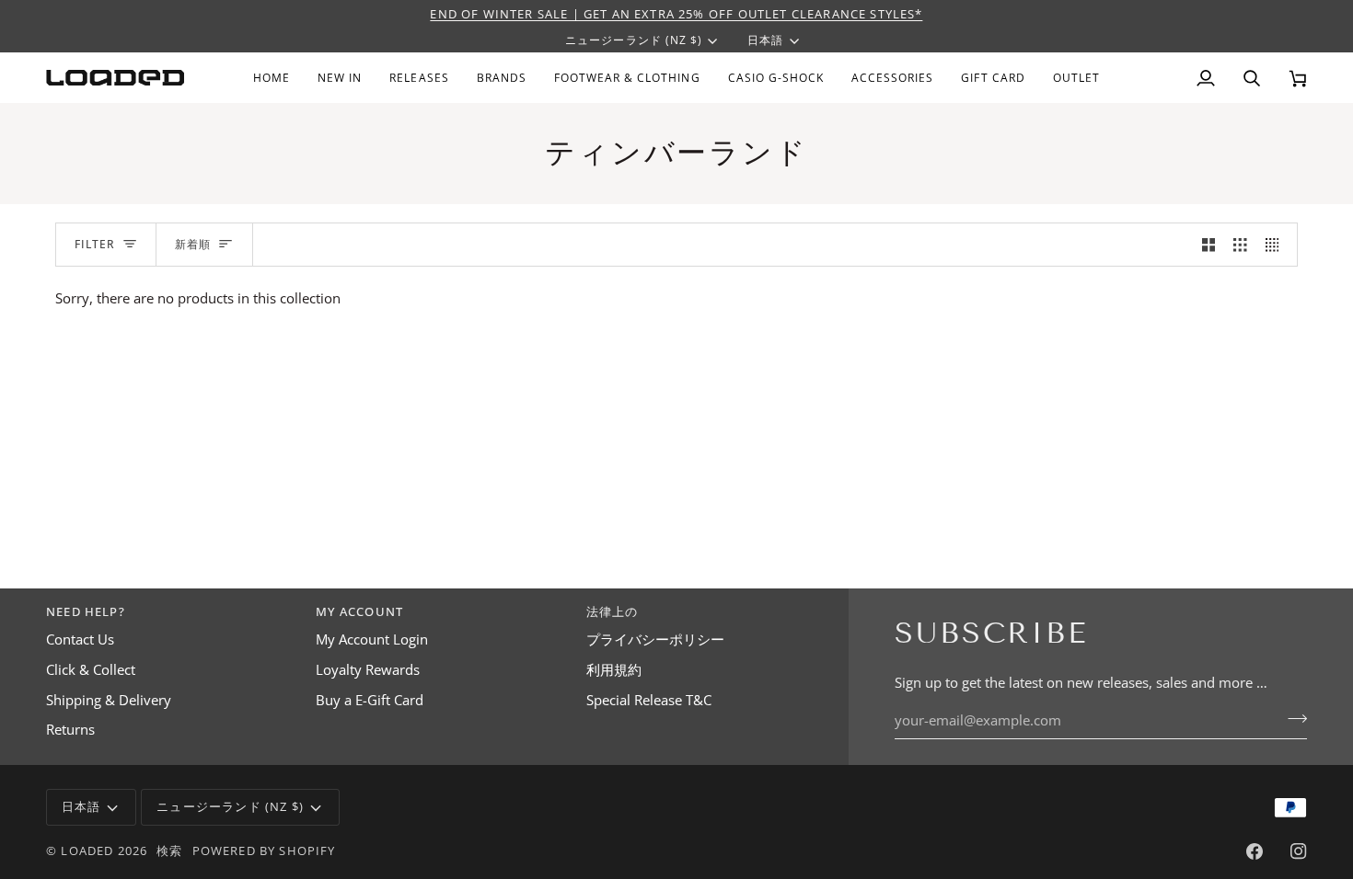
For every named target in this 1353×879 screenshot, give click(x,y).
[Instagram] (1298, 851)
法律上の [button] (612, 611)
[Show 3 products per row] (1240, 244)
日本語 (765, 40)
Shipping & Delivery (108, 700)
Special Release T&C (648, 700)
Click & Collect (90, 670)
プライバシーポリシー (655, 639)
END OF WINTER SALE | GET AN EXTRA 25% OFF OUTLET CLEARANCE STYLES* (676, 14)
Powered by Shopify (264, 850)
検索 (169, 850)
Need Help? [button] (85, 611)
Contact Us (80, 639)
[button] (501, 77)
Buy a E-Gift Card (369, 700)
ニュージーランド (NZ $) (633, 40)
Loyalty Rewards (368, 670)
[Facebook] (1254, 851)
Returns (70, 729)
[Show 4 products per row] (1277, 244)
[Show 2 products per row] (1209, 244)
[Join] (1292, 718)
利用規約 (614, 670)
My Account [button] (359, 611)
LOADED (87, 850)
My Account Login (372, 639)
